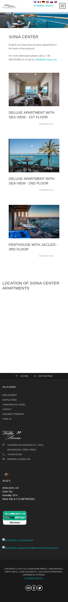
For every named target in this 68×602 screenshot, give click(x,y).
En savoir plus (46, 124)
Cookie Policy (34, 578)
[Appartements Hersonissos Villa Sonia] (9, 6)
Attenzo (40, 575)
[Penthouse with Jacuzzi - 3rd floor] (34, 221)
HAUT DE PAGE (45, 376)
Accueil (24, 376)
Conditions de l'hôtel (14, 405)
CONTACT (6, 409)
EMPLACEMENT (9, 395)
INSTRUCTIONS (9, 400)
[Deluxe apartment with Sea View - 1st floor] (34, 89)
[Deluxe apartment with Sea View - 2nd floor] (34, 155)
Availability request (43, 5)
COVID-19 (6, 419)
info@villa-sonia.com (46, 59)
